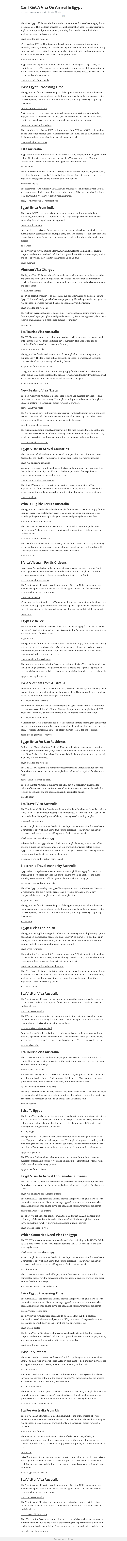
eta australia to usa (30, 183)
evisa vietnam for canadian (34, 717)
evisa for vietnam (29, 1269)
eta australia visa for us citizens (36, 1210)
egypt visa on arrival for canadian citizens (41, 1193)
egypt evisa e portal (30, 1327)
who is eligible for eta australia (36, 521)
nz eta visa (26, 245)
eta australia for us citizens (34, 142)
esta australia (27, 166)
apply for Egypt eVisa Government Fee (39, 200)
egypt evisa (26, 614)
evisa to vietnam (29, 1369)
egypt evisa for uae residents (34, 39)
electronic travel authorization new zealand (42, 859)
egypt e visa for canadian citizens (37, 366)
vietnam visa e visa (30, 1045)
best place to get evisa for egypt (36, 734)
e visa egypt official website (34, 1472)
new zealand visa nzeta (32, 407)
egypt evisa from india (31, 225)
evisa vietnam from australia (34, 700)
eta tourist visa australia (32, 349)
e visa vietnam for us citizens (35, 383)
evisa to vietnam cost (31, 1386)
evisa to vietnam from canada (35, 425)
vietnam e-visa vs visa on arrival (36, 1028)
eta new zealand (28, 497)
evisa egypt (26, 325)
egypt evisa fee (28, 638)
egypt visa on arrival (30, 597)
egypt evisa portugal (30, 1152)
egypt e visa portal (30, 900)
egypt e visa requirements (33, 676)
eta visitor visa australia (32, 1011)
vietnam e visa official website (35, 538)
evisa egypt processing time (34, 108)
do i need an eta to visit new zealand (38, 1086)
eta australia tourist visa (32, 59)
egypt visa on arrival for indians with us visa (42, 966)
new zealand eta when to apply (36, 779)
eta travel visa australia (32, 821)
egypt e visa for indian (31, 949)
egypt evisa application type (34, 1227)
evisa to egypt (27, 796)
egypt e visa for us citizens (33, 1169)
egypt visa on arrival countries (35, 462)
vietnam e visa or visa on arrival (36, 1403)
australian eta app (29, 986)
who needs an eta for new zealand (37, 480)
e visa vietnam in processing (34, 442)
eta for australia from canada (35, 80)
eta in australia (28, 262)
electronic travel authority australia (38, 883)
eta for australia (28, 555)
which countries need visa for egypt (38, 838)
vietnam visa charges (31, 290)
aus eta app (26, 921)
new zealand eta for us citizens (35, 659)
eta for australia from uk (32, 1431)
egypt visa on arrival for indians (36, 125)
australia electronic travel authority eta (40, 1286)
